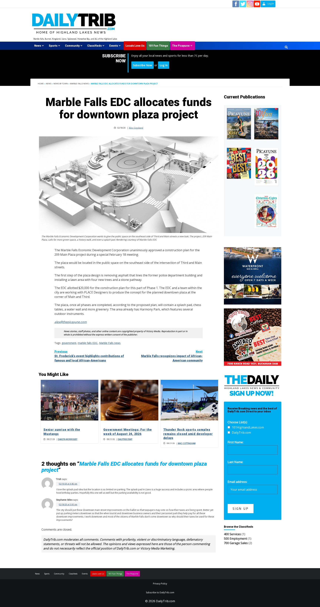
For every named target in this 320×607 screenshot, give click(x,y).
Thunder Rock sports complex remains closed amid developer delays (188, 434)
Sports (53, 45)
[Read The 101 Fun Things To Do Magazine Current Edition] (266, 123)
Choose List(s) (237, 422)
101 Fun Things (158, 45)
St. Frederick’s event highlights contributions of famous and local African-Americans (89, 356)
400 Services (232, 534)
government (69, 343)
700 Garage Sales (236, 543)
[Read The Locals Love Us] (239, 163)
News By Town (61, 83)
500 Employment (235, 539)
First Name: (235, 442)
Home (41, 83)
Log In (164, 65)
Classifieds (94, 45)
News (37, 45)
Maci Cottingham (187, 443)
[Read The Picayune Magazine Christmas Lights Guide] (266, 211)
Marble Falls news (79, 83)
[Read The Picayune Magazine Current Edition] (239, 123)
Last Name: (235, 462)
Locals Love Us (135, 45)
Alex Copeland (136, 127)
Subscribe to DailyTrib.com (160, 592)
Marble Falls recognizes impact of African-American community (172, 356)
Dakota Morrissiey (67, 439)
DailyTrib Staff (125, 439)
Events (113, 45)
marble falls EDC (88, 343)
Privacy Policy (160, 583)
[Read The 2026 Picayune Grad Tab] (266, 167)
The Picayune (181, 45)
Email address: (237, 482)
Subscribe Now (142, 65)
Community (72, 45)
